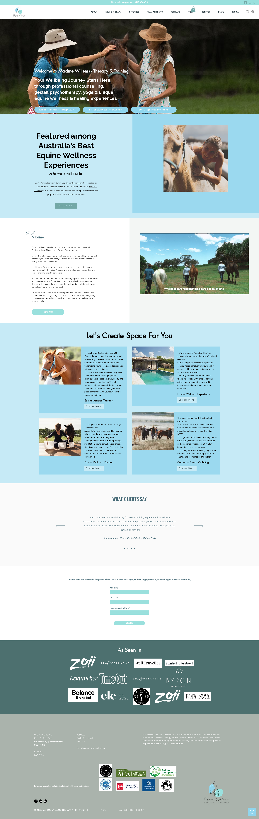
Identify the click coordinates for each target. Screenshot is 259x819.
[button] (193, 9)
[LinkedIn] (40, 801)
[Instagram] (247, 11)
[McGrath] (124, 548)
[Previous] (60, 525)
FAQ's (103, 810)
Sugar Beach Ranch (75, 182)
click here (101, 748)
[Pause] (143, 290)
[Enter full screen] (245, 290)
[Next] (198, 525)
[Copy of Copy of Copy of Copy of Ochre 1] (134, 548)
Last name (114, 597)
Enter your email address (119, 608)
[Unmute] (148, 290)
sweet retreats (42, 281)
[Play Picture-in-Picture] (240, 290)
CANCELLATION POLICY (131, 810)
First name (114, 588)
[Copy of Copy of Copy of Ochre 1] (131, 548)
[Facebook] (253, 11)
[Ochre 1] (127, 548)
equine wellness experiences (85, 278)
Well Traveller (74, 173)
